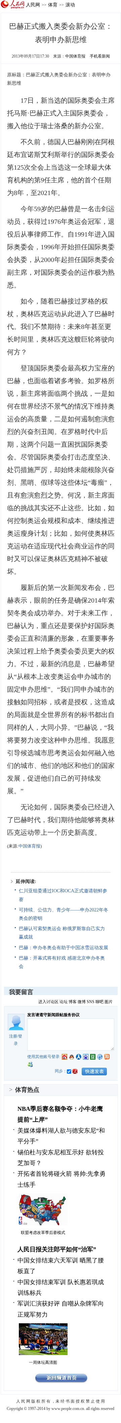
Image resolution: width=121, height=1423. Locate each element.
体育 (52, 4)
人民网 (33, 4)
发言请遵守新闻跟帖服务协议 (53, 1014)
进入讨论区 (48, 1001)
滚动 (70, 4)
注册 (13, 1036)
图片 (109, 1001)
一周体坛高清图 (43, 1362)
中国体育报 (75, 56)
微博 (82, 1001)
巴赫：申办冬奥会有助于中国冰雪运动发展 (63, 947)
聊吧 (99, 1001)
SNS (90, 1001)
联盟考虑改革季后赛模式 (43, 1232)
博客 (73, 1001)
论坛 (63, 1001)
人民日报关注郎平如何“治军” (56, 1249)
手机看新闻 (100, 56)
